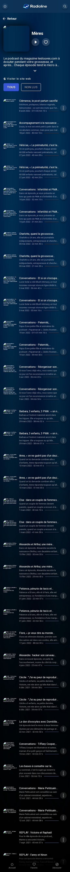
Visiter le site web (19, 78)
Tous (11, 87)
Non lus (31, 87)
